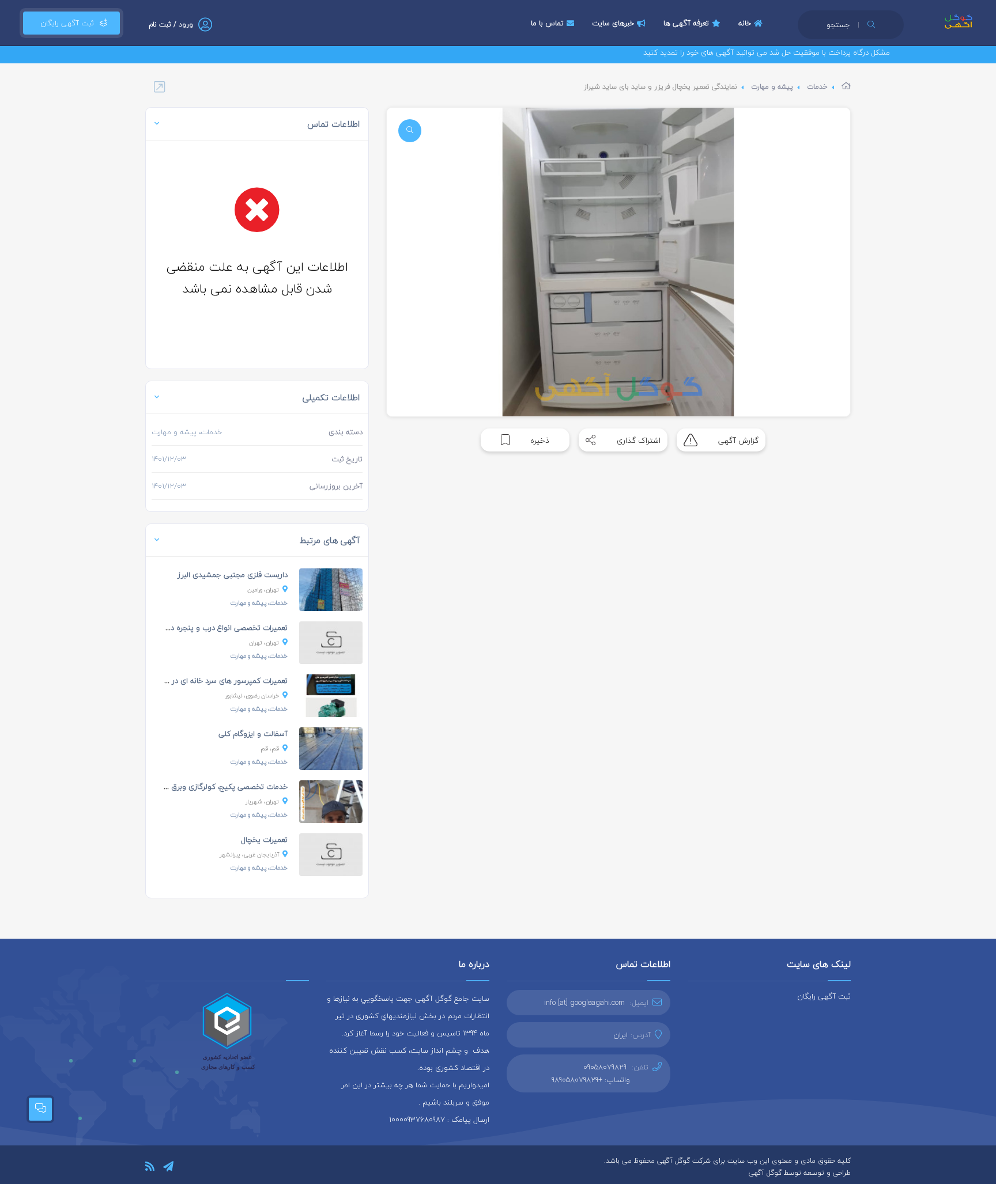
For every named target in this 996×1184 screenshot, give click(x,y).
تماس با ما (547, 23)
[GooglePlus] (220, 1168)
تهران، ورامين (263, 589)
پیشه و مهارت (772, 87)
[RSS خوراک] (149, 1168)
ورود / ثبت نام (171, 24)
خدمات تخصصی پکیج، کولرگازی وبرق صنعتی (217, 786)
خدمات (817, 87)
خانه (744, 23)
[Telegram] (168, 1168)
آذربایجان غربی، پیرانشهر (249, 854)
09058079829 (605, 1067)
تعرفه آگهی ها (686, 23)
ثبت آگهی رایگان (65, 23)
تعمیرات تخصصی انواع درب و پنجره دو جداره (217, 627)
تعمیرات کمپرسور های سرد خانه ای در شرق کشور (211, 680)
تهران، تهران (264, 642)
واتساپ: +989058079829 (591, 1079)
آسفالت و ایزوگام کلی (253, 733)
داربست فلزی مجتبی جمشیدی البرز (233, 574)
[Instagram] (203, 1168)
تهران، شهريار (262, 801)
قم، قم (270, 748)
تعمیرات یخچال (264, 839)
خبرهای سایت (613, 23)
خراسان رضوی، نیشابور (252, 695)
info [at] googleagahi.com (584, 1002)
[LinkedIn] (186, 1168)
